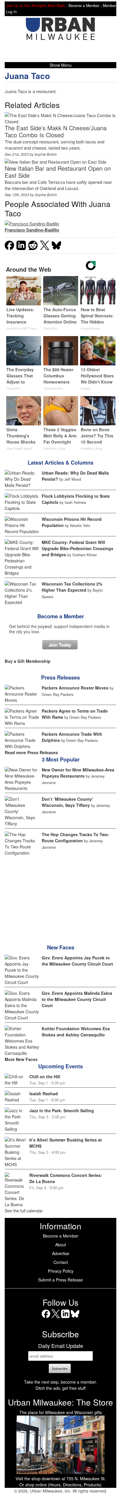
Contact (60, 1262)
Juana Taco (27, 76)
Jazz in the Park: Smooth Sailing (61, 1110)
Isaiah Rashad (43, 1093)
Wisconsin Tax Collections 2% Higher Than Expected (72, 587)
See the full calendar (24, 1211)
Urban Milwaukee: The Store (60, 1402)
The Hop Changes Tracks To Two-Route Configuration (75, 837)
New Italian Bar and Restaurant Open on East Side (58, 171)
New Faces (60, 947)
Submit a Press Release (60, 1280)
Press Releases (60, 677)
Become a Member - (85, 5)
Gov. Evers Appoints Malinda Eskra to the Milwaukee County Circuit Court (77, 999)
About (60, 1244)
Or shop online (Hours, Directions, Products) (60, 1485)
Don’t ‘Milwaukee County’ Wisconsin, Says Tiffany (67, 802)
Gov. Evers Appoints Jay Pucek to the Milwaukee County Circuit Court (77, 961)
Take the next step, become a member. (60, 1382)
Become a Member (60, 616)
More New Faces (21, 1059)
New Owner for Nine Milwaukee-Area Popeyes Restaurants (78, 773)
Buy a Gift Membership (28, 661)
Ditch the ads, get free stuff (60, 1388)
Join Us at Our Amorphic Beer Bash (35, 5)
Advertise (60, 1253)
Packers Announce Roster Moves (75, 688)
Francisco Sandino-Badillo (32, 230)
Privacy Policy (60, 1271)
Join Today (60, 644)
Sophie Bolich (45, 154)
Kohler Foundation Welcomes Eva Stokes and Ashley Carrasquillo (76, 1032)
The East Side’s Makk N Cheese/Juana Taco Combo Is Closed (56, 131)
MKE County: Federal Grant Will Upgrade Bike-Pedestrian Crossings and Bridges (77, 548)
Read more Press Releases (31, 752)
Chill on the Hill (44, 1076)
